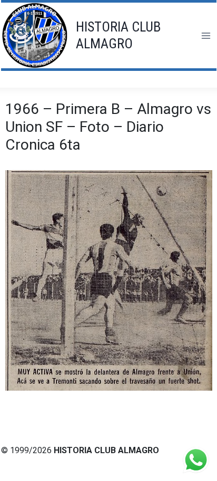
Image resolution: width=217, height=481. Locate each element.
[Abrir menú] (205, 35)
